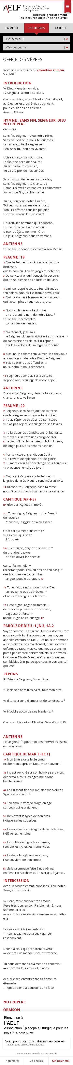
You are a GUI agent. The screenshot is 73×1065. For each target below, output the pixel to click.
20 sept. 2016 (35, 39)
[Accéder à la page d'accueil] (12, 8)
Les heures (36, 28)
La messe (12, 28)
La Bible (61, 28)
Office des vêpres (35, 47)
